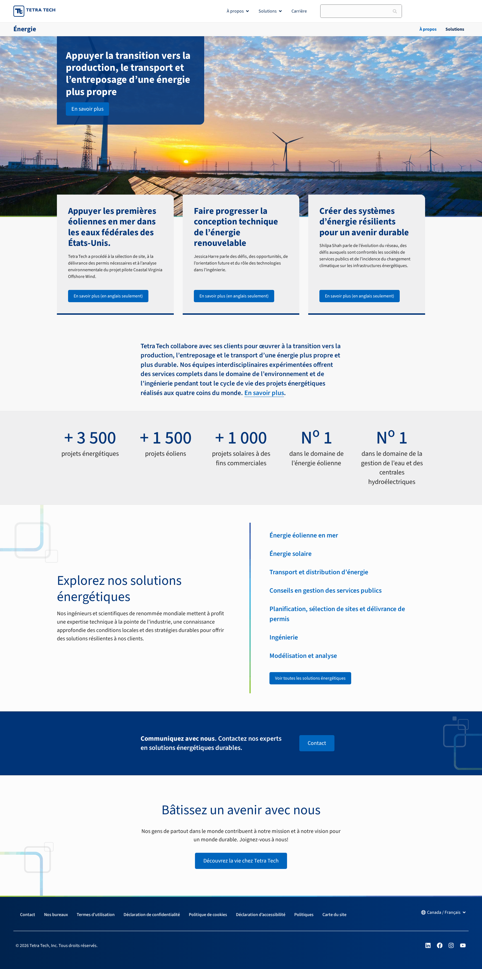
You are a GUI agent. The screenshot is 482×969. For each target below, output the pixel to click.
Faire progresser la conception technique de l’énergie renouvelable (236, 227)
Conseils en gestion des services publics (325, 590)
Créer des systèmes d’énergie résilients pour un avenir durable (364, 222)
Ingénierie (283, 637)
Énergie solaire (290, 554)
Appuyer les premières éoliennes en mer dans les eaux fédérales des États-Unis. (112, 227)
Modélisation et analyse (303, 656)
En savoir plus (264, 393)
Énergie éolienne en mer (303, 535)
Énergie (24, 29)
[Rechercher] (395, 11)
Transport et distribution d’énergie (318, 572)
